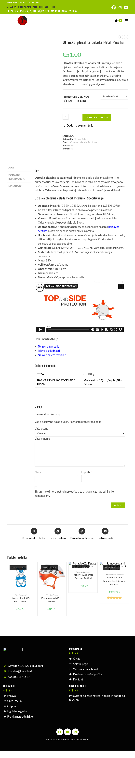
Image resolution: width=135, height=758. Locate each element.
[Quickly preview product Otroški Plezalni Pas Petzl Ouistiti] (33, 567)
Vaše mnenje (43, 438)
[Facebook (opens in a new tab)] (113, 7)
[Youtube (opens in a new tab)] (125, 7)
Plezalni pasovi (21, 595)
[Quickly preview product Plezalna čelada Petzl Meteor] (64, 567)
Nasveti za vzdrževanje (52, 355)
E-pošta (86, 472)
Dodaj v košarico (97, 117)
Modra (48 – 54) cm (95, 380)
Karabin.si (83, 739)
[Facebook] (59, 731)
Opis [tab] (11, 168)
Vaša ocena (42, 428)
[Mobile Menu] (125, 20)
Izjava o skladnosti (49, 350)
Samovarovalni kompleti (114, 574)
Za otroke (92, 142)
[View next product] (126, 37)
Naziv (39, 472)
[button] (78, 125)
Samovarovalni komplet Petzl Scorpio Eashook (114, 581)
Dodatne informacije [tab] (16, 177)
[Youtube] (67, 731)
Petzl (71, 145)
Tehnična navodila (48, 346)
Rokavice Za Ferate (83, 572)
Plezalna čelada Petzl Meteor (51, 600)
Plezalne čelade (81, 139)
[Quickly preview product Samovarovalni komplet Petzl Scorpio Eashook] (127, 567)
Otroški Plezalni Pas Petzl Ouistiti (21, 600)
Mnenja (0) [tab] (15, 185)
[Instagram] (75, 731)
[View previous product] (121, 37)
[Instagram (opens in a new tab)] (119, 7)
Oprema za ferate (78, 142)
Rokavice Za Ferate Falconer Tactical (83, 576)
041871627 (33, 2)
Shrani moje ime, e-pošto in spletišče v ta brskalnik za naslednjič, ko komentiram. (74, 494)
